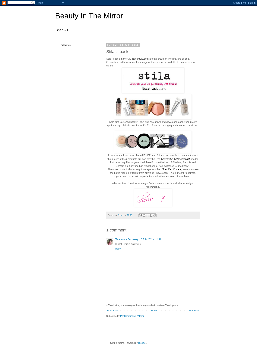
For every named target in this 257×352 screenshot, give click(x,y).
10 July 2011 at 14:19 (150, 239)
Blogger (142, 343)
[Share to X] (147, 215)
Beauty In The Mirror (89, 16)
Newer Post (113, 310)
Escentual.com (140, 58)
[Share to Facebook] (151, 215)
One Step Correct (171, 169)
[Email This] (140, 215)
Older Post (193, 310)
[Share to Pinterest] (155, 215)
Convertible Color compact (175, 159)
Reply (118, 248)
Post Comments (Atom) (132, 316)
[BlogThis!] (144, 215)
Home (154, 310)
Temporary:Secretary (126, 239)
